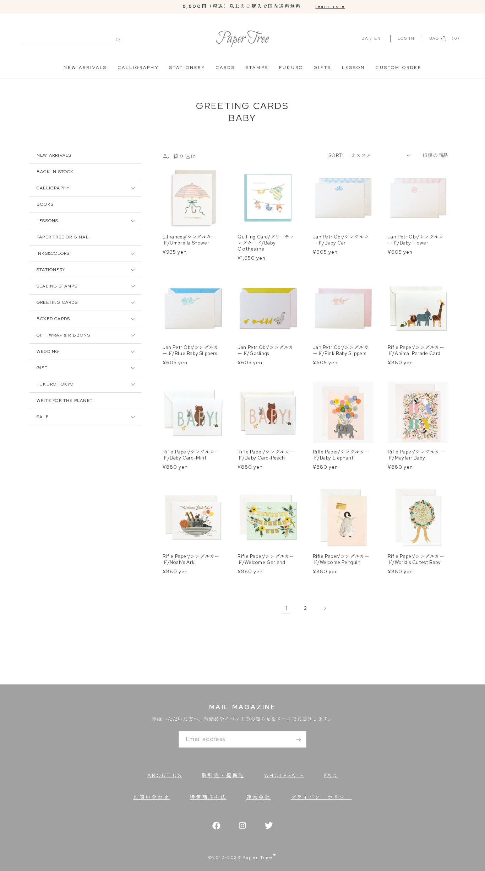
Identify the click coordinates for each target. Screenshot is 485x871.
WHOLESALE (284, 775)
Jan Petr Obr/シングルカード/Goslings (266, 350)
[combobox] (72, 36)
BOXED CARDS (53, 319)
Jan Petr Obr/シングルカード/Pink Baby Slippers (341, 350)
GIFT (42, 368)
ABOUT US (164, 775)
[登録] (298, 739)
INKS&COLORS (53, 253)
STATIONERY (187, 67)
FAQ (331, 775)
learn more (330, 6)
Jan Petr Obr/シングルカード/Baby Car (341, 240)
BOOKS (45, 204)
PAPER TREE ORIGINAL (63, 237)
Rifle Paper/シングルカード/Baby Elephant (341, 455)
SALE (43, 417)
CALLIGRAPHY (138, 67)
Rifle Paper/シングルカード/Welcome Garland (266, 559)
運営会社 (258, 797)
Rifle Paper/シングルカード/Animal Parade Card (416, 350)
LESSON (353, 67)
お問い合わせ (151, 797)
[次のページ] (325, 608)
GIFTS (322, 67)
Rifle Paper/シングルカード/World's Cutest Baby (416, 559)
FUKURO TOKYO (55, 384)
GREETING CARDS (57, 302)
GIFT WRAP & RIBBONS (63, 335)
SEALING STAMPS (57, 286)
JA (365, 38)
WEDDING (48, 351)
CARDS (225, 67)
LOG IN (407, 38)
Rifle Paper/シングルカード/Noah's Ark (191, 559)
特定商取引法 (208, 797)
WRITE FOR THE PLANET (65, 400)
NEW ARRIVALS (85, 67)
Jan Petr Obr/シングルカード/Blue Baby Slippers (191, 350)
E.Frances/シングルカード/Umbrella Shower (189, 240)
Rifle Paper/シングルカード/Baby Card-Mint (191, 455)
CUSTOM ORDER (398, 67)
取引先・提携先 (223, 775)
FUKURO (291, 67)
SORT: (336, 155)
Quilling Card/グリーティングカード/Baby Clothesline (266, 243)
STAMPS (257, 67)
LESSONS (47, 221)
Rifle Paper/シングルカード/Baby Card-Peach (266, 455)
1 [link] (286, 608)
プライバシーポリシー (321, 797)
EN (377, 38)
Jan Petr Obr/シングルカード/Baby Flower (416, 240)
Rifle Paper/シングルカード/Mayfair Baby (416, 455)
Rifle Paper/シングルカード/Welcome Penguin (341, 559)
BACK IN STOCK (55, 171)
